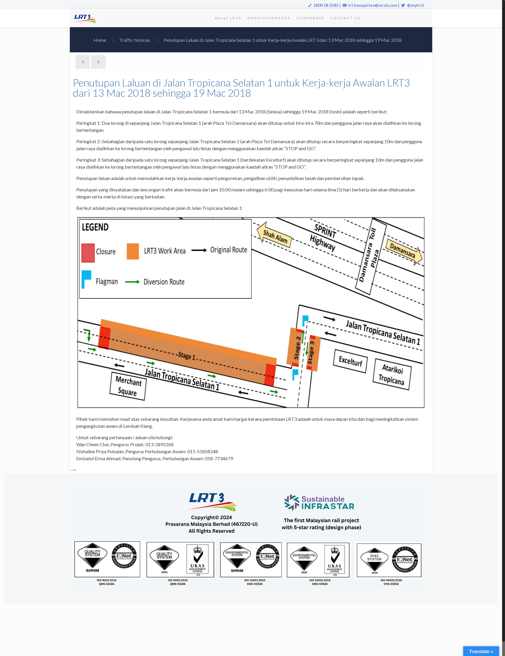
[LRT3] (86, 18)
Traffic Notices (134, 40)
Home (100, 40)
